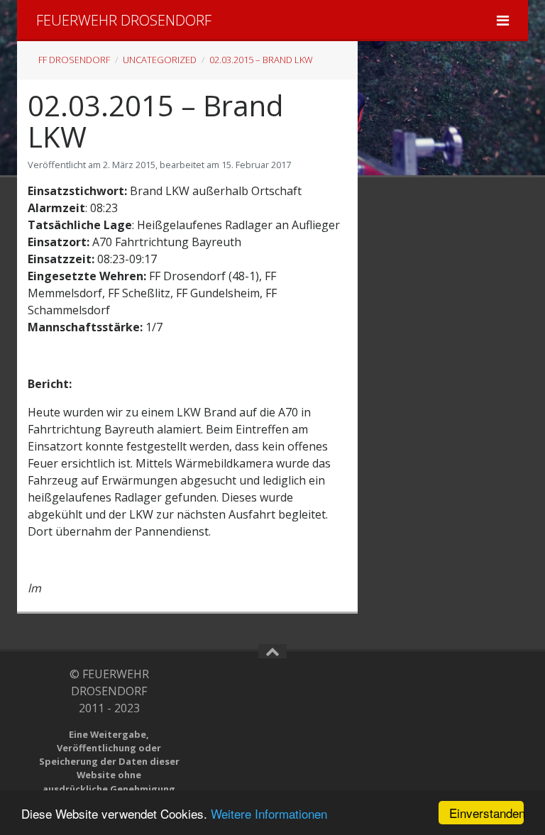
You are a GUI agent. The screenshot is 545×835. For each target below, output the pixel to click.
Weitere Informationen (269, 813)
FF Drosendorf (74, 59)
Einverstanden (486, 813)
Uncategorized (160, 59)
